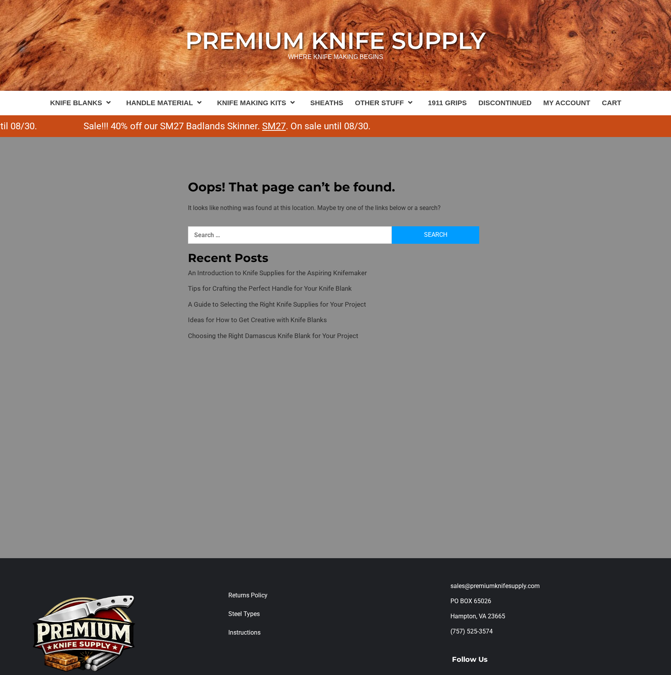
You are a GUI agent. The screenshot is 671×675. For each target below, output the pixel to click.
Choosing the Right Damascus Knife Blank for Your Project (273, 336)
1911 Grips (447, 103)
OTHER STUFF (379, 103)
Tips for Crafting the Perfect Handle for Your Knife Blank (270, 288)
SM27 (258, 126)
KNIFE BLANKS (76, 103)
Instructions (244, 632)
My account (566, 103)
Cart (611, 103)
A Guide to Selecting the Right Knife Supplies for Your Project (277, 304)
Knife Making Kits (251, 103)
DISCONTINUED (505, 103)
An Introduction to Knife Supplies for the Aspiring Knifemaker (277, 273)
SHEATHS (326, 103)
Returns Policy (248, 595)
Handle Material (159, 103)
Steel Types (244, 614)
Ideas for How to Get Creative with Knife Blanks (257, 320)
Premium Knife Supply (335, 40)
